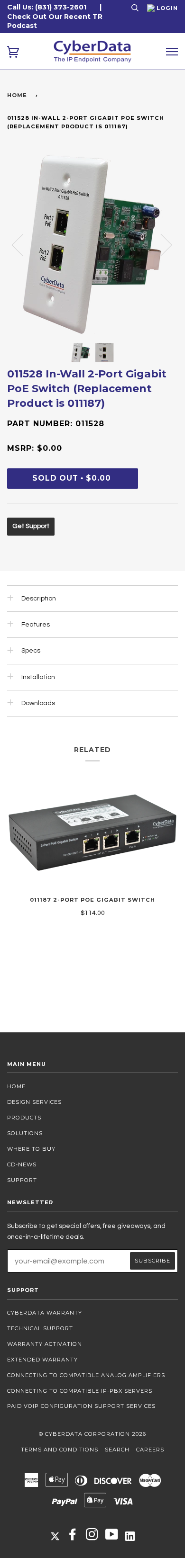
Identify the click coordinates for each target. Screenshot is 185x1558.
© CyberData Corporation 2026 (92, 1434)
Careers (150, 1449)
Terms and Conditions (59, 1449)
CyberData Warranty (44, 1312)
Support (22, 1180)
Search (117, 1449)
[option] (92, 244)
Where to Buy (31, 1149)
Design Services (34, 1102)
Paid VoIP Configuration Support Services (81, 1406)
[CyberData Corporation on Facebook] (72, 1537)
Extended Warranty (42, 1359)
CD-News (22, 1164)
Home (17, 95)
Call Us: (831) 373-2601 (46, 7)
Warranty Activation (44, 1344)
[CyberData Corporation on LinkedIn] (130, 1535)
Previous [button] (23, 244)
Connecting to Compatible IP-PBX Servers (79, 1391)
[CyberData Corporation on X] (55, 1535)
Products (24, 1117)
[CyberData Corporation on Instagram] (92, 1537)
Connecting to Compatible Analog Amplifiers (86, 1375)
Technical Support (40, 1328)
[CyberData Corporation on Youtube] (112, 1537)
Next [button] (160, 244)
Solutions (25, 1133)
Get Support (30, 526)
